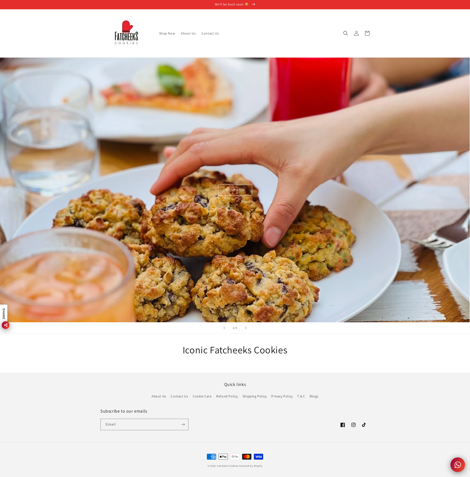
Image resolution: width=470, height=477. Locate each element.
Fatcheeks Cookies (227, 465)
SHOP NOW (235, 190)
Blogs (314, 396)
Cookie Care (202, 396)
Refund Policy (227, 396)
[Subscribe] (182, 424)
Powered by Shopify (251, 465)
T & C (301, 396)
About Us (159, 396)
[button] (345, 33)
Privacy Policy (282, 396)
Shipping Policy (255, 396)
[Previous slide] (224, 327)
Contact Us (179, 396)
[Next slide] (245, 327)
